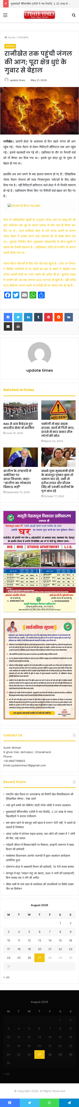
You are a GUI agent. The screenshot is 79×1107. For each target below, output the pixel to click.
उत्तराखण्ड (23, 37)
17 (8, 949)
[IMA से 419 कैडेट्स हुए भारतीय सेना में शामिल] (20, 410)
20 (39, 949)
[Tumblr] (38, 317)
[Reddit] (58, 317)
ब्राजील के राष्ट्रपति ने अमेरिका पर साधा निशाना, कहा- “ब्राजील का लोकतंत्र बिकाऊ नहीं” (17, 479)
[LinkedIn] (28, 317)
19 (29, 949)
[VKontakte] (68, 317)
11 (19, 940)
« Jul (6, 977)
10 (8, 940)
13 (39, 940)
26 (29, 957)
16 (70, 940)
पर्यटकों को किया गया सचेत (25, 206)
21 (49, 949)
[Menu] (5, 16)
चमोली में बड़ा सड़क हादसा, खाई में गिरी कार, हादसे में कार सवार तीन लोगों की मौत (57, 430)
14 (49, 940)
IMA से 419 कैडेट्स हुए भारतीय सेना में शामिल (18, 426)
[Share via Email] (8, 326)
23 (70, 949)
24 (8, 957)
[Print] (18, 326)
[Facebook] (8, 317)
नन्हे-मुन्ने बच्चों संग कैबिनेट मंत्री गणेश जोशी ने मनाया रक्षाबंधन (38, 805)
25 (19, 957)
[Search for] (74, 16)
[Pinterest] (48, 317)
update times (17, 80)
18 (18, 949)
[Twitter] (18, 317)
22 (60, 949)
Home (11, 37)
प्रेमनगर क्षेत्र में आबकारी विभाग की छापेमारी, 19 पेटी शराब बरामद (40, 866)
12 (29, 940)
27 (39, 957)
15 (60, 940)
